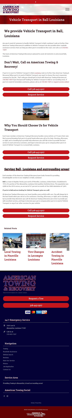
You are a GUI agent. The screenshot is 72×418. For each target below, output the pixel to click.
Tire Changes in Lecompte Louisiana (36, 255)
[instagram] (7, 396)
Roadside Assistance (10, 351)
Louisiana (37, 73)
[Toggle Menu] (67, 9)
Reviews (6, 357)
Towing (5, 348)
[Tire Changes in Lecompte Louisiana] (36, 240)
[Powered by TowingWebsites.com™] (36, 412)
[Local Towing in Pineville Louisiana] (12, 240)
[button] (4, 249)
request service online (61, 82)
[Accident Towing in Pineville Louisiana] (59, 240)
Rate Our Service (9, 360)
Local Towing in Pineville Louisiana (12, 255)
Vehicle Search (8, 354)
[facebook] (4, 396)
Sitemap (32, 402)
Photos (5, 363)
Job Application (8, 366)
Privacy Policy (38, 402)
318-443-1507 (7, 79)
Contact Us (7, 369)
